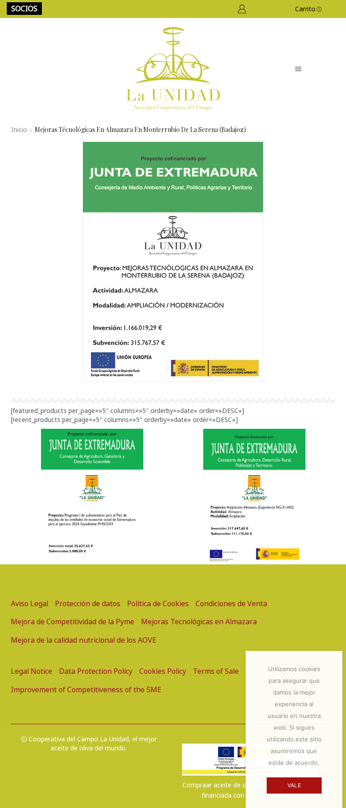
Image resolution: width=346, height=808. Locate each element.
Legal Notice (31, 671)
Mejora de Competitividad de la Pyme (72, 621)
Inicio (19, 129)
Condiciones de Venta (231, 603)
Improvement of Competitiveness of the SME (86, 690)
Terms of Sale (216, 671)
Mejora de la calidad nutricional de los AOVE (83, 640)
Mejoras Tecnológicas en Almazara (199, 621)
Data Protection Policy (95, 671)
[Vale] (331, 729)
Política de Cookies (158, 603)
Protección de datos (87, 603)
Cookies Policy (162, 671)
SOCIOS (24, 9)
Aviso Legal (29, 603)
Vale (294, 785)
